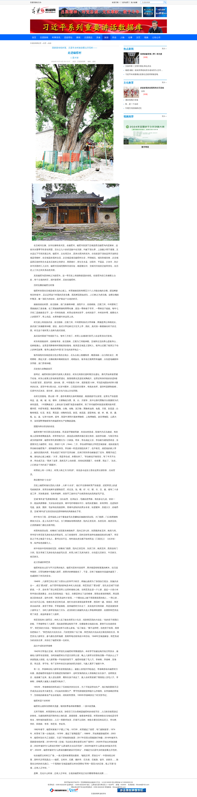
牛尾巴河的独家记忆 (133, 108)
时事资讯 (56, 37)
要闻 (78, 37)
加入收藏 (134, 2)
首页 (34, 37)
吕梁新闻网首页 (35, 43)
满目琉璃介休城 (131, 99)
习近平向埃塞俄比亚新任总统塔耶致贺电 (141, 74)
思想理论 (68, 37)
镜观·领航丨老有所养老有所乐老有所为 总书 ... (144, 70)
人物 (122, 37)
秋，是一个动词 (131, 104)
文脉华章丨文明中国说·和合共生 (138, 66)
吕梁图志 (88, 37)
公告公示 (156, 37)
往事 (130, 37)
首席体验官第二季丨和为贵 (151, 54)
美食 (98, 37)
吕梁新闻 (44, 37)
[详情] (145, 57)
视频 (146, 37)
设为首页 (125, 2)
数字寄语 (145, 147)
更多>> (164, 48)
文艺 (138, 37)
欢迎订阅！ (116, 2)
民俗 (114, 37)
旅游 (106, 37)
